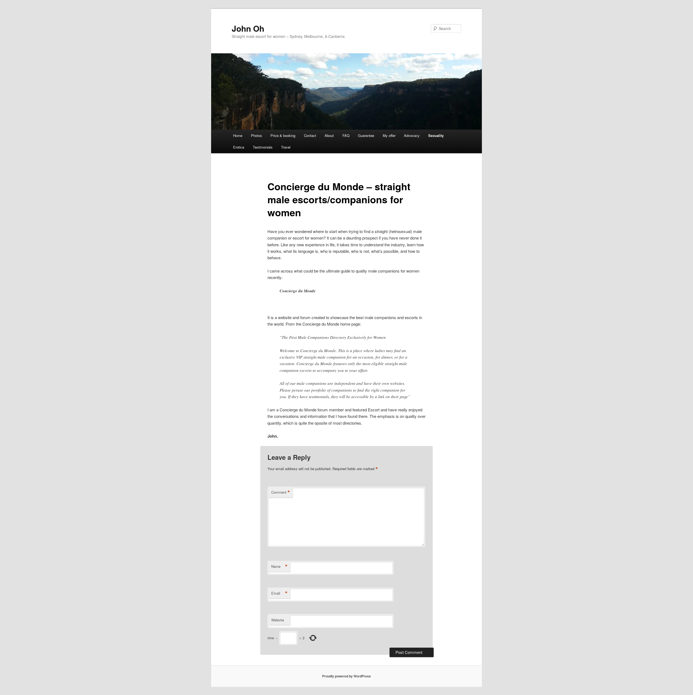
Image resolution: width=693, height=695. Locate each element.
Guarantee (366, 135)
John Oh (248, 28)
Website (277, 619)
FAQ (345, 135)
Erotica (238, 147)
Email (279, 593)
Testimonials (263, 147)
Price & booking (282, 135)
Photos (256, 135)
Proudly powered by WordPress (346, 676)
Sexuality (436, 135)
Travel (285, 147)
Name (279, 566)
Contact (310, 135)
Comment (280, 492)
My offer (389, 135)
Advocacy (412, 135)
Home (237, 135)
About (329, 135)
